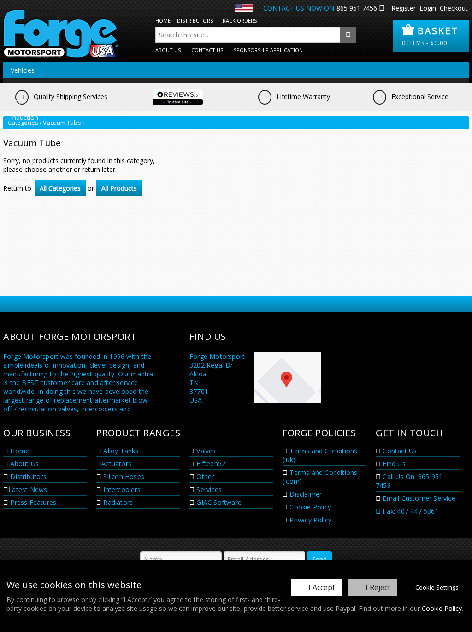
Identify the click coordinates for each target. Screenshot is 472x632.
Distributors (195, 20)
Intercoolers (121, 489)
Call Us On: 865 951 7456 (409, 481)
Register (403, 8)
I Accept (321, 587)
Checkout (454, 8)
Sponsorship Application (268, 50)
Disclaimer (305, 494)
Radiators (117, 502)
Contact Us (207, 50)
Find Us (393, 463)
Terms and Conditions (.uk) (320, 455)
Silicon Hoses (122, 476)
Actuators (116, 463)
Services (208, 489)
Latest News (27, 489)
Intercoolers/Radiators (44, 101)
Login (427, 8)
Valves (20, 148)
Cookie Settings (437, 587)
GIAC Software (218, 502)
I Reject (378, 587)
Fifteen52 (210, 463)
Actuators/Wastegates (44, 86)
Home (163, 20)
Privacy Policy (309, 519)
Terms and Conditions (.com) (320, 477)
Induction (24, 117)
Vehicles (23, 70)
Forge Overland (34, 164)
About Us (168, 50)
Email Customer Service (418, 498)
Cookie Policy (442, 608)
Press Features (32, 502)
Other (19, 133)
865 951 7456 (356, 8)
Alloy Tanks (119, 450)
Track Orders (238, 20)
